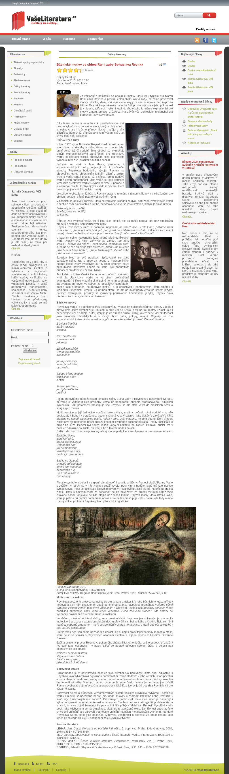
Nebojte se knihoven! (199, 142)
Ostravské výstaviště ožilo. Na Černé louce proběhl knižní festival (202, 112)
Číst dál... (187, 216)
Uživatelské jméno (22, 330)
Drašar (191, 61)
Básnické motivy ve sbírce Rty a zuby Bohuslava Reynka (100, 64)
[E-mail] (165, 65)
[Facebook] (205, 42)
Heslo (14, 337)
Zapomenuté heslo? (29, 359)
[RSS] (197, 42)
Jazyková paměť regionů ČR (27, 3)
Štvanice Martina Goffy (200, 121)
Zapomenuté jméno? (29, 363)
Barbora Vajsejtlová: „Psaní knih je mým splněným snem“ (202, 134)
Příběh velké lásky (198, 125)
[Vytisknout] (160, 65)
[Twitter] (214, 42)
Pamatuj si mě (19, 346)
